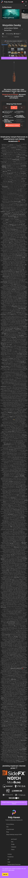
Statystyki (13, 847)
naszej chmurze (8, 122)
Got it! (5, 874)
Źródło (12, 844)
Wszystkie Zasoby (11, 25)
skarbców (11, 117)
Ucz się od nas (19, 119)
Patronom (21, 137)
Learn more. (11, 870)
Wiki (12, 842)
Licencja (10, 854)
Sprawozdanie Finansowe (14, 864)
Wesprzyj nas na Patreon (10, 94)
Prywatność (11, 856)
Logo (9, 862)
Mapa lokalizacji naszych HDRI (14, 834)
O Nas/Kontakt (10, 829)
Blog (7, 832)
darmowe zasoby (8, 112)
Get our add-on (14, 58)
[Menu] (26, 2)
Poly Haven (8, 2)
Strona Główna (10, 824)
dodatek (21, 115)
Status (12, 849)
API (8, 859)
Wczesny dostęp (19, 111)
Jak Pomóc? (14, 839)
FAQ (7, 827)
